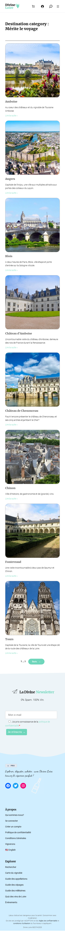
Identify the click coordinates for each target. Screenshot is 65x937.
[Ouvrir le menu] (58, 6)
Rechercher (10, 867)
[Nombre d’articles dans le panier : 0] (33, 6)
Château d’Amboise (18, 333)
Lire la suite (10, 115)
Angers (10, 179)
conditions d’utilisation (21, 923)
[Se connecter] (42, 6)
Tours (9, 639)
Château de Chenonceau (21, 411)
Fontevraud (13, 562)
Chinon (10, 488)
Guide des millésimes (15, 890)
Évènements (11, 902)
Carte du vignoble (13, 873)
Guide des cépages (14, 885)
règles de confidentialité (48, 921)
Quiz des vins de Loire (15, 896)
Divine (10, 5)
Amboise (11, 101)
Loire (9, 8)
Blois (8, 256)
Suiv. (36, 661)
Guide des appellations (16, 879)
